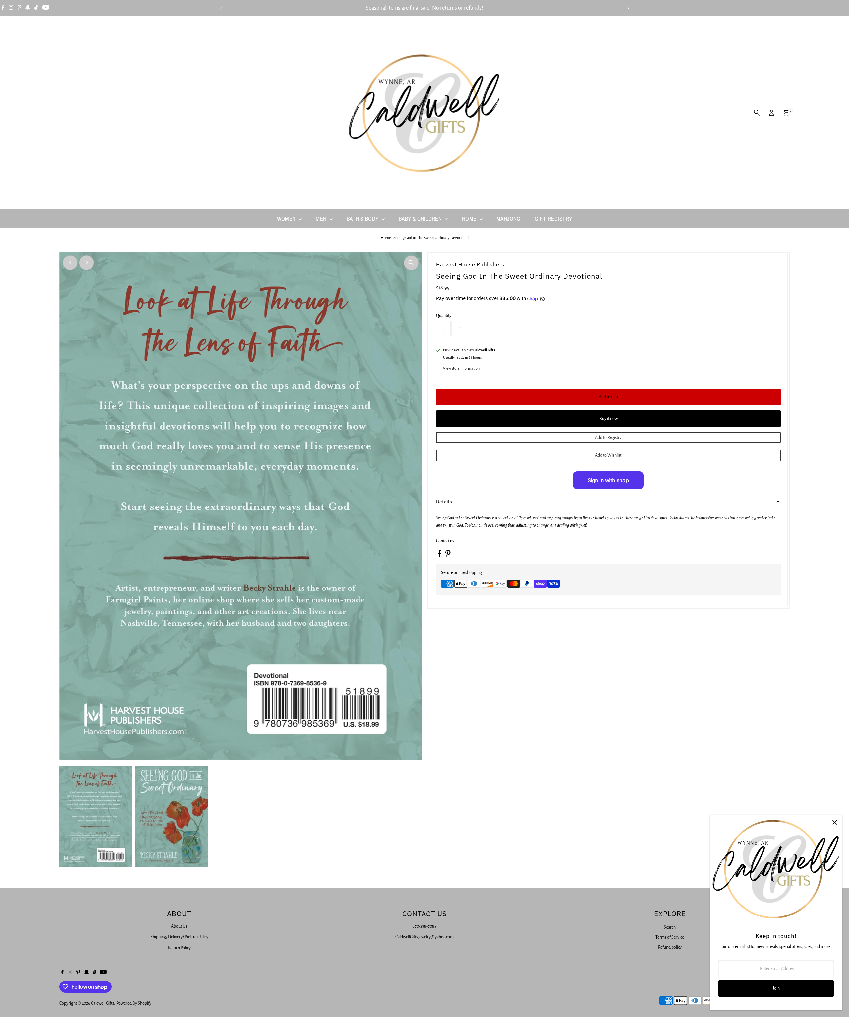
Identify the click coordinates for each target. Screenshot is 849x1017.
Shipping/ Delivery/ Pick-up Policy (179, 937)
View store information (461, 368)
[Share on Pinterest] (448, 555)
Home (470, 218)
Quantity (443, 315)
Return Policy (179, 948)
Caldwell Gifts (102, 1003)
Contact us (445, 541)
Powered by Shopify (133, 1003)
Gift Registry (553, 218)
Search (670, 927)
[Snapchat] (28, 8)
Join (776, 988)
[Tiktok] (36, 8)
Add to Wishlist (608, 455)
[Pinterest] (19, 8)
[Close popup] (834, 822)
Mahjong (508, 218)
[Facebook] (3, 8)
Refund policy (670, 947)
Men (322, 218)
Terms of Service (669, 937)
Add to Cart (608, 397)
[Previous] (221, 8)
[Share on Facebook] (440, 555)
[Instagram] (11, 8)
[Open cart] (786, 113)
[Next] (627, 8)
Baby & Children (421, 218)
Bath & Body (363, 218)
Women (287, 218)
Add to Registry (608, 437)
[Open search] (757, 113)
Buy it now (608, 418)
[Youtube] (46, 8)
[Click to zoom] (411, 262)
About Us (179, 926)
